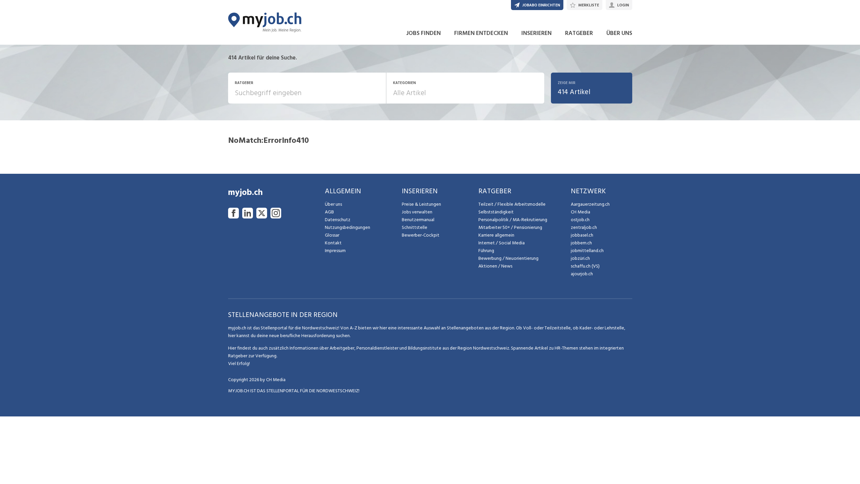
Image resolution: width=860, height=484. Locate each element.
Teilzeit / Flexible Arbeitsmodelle (512, 204)
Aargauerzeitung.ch (590, 204)
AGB (329, 212)
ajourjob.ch (582, 274)
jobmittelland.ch (587, 250)
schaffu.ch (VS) (585, 266)
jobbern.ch (581, 243)
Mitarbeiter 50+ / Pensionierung (510, 227)
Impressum (335, 250)
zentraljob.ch (584, 227)
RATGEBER (579, 33)
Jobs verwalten (417, 212)
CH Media (580, 212)
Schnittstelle (414, 227)
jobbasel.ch (582, 235)
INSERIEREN (536, 33)
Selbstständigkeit (496, 212)
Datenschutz (337, 220)
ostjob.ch (580, 220)
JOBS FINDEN (423, 33)
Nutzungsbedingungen (347, 227)
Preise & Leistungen (421, 204)
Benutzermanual (418, 220)
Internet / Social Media (501, 243)
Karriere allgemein (496, 235)
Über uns (333, 204)
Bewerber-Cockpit (420, 235)
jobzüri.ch (580, 258)
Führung (486, 250)
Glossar (332, 235)
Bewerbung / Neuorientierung (508, 258)
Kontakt (333, 243)
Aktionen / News (495, 266)
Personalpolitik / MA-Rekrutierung (512, 220)
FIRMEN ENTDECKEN (481, 33)
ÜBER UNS (619, 33)
